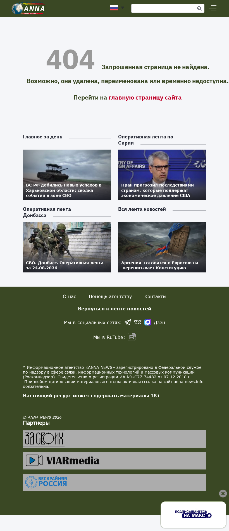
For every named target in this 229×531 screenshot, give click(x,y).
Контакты (155, 296)
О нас (69, 296)
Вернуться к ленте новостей (114, 308)
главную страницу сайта (145, 97)
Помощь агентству (110, 296)
